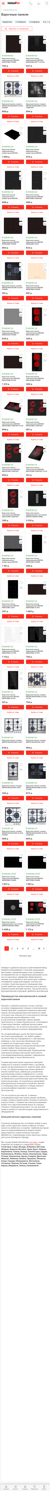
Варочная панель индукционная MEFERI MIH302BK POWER (34, 560)
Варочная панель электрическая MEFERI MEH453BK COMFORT (11, 469)
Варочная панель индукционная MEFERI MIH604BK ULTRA (34, 651)
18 (39, 948)
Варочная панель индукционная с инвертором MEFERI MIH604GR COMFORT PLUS (12, 560)
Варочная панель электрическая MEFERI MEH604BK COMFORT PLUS (12, 424)
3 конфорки (34, 22)
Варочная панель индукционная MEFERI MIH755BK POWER (34, 878)
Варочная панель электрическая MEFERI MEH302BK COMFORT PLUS (36, 469)
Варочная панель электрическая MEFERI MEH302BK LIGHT (35, 333)
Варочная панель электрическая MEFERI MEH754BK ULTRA (35, 924)
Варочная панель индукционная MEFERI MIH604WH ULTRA (10, 651)
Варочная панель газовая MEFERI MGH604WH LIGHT (12, 741)
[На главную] (14, 3)
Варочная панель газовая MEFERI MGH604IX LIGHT (36, 741)
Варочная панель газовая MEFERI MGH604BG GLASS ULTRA (36, 696)
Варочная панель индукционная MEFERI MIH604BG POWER (34, 287)
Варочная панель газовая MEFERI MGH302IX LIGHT (12, 786)
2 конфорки (21, 22)
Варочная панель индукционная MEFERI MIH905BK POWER (10, 878)
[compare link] (39, 3)
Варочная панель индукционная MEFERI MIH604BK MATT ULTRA (35, 60)
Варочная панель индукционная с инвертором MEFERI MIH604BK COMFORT (34, 151)
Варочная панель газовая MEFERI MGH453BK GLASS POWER (12, 287)
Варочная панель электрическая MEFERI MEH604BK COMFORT (35, 424)
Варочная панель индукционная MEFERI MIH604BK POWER (10, 242)
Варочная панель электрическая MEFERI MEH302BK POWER (35, 378)
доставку (33, 1142)
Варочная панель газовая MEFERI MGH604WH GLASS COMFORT (36, 833)
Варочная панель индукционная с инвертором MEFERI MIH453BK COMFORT (10, 196)
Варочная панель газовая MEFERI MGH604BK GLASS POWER (36, 787)
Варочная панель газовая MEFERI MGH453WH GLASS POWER (12, 833)
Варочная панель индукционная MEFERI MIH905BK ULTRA (34, 606)
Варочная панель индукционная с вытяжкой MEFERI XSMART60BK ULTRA (36, 515)
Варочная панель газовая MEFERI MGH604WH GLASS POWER (12, 106)
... (33, 948)
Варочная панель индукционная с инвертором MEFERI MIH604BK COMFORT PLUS (12, 151)
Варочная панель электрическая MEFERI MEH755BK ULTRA (11, 378)
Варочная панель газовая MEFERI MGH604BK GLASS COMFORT (36, 106)
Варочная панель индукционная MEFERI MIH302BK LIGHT (10, 606)
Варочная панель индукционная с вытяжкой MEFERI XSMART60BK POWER (12, 924)
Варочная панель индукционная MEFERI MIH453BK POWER (10, 60)
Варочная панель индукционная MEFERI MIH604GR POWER (10, 333)
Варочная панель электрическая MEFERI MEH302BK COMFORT (11, 515)
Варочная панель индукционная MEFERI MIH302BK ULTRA (10, 696)
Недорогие (7, 22)
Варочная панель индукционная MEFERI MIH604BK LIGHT (34, 242)
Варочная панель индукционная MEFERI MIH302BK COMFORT (34, 196)
